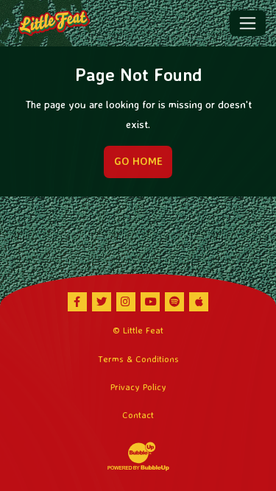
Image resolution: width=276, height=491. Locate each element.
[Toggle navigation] (248, 22)
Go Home (138, 161)
